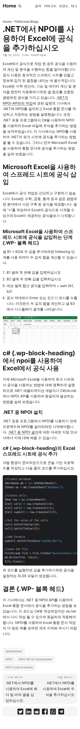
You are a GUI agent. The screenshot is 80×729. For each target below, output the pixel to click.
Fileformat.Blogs (26, 21)
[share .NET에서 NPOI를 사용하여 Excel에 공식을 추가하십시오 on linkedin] (28, 712)
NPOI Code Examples (19, 667)
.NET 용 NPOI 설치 (23, 432)
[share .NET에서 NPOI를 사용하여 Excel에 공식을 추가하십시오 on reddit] (37, 712)
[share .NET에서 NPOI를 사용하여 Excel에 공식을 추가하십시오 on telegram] (61, 712)
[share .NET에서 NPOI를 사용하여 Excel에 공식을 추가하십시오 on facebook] (45, 712)
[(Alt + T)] (20, 6)
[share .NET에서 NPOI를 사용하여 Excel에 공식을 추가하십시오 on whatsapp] (53, 712)
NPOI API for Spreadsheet (35, 659)
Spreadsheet (14, 651)
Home (9, 6)
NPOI (9, 659)
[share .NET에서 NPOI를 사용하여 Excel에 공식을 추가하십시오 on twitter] (20, 712)
